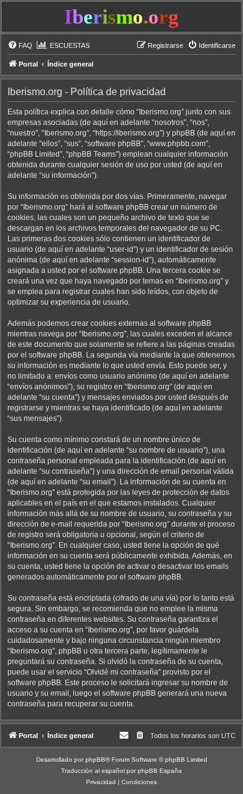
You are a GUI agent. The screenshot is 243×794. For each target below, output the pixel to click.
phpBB (95, 759)
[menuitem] (19, 45)
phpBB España (160, 770)
